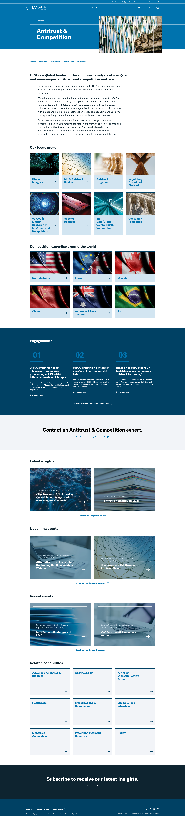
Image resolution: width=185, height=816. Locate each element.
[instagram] (158, 809)
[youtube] (154, 809)
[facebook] (150, 809)
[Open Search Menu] (157, 8)
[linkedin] (146, 809)
